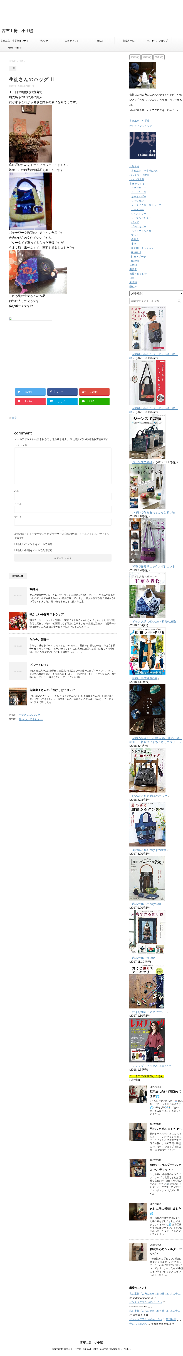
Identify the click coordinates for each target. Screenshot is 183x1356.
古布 (135, 57)
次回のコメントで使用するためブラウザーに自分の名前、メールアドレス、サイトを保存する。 (61, 536)
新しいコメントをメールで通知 (34, 544)
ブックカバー (138, 226)
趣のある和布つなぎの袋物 (149, 850)
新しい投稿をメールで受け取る (34, 550)
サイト (18, 516)
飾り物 (135, 260)
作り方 (135, 239)
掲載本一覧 (129, 40)
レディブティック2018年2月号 (152, 1065)
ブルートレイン (39, 664)
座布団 (133, 265)
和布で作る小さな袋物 (146, 903)
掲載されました (138, 273)
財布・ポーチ (138, 256)
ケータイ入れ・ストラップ (146, 205)
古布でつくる (72, 40)
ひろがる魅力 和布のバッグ (149, 796)
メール (18, 503)
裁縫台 (33, 589)
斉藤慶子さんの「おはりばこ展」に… (53, 689)
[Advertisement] (91, 12)
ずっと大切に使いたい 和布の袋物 (154, 621)
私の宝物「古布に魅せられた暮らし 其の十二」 (156, 1293)
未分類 (133, 282)
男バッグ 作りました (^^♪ (166, 1128)
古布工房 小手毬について (146, 170)
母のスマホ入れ (138, 1323)
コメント (21, 445)
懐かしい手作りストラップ (46, 614)
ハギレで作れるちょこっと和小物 (153, 512)
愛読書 (133, 269)
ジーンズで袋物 (142, 462)
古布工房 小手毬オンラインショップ (14, 41)
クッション (137, 200)
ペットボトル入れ (141, 230)
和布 (147, 57)
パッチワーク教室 (139, 175)
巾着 (159, 57)
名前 (16, 490)
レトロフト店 (136, 179)
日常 (14, 417)
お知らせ (43, 40)
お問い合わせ (14, 47)
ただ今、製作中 (39, 639)
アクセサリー (138, 187)
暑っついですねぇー (31, 719)
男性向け (136, 252)
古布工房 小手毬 (17, 30)
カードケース (138, 192)
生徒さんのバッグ (29, 714)
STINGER (125, 1349)
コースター (137, 209)
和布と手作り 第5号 (144, 678)
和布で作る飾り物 (143, 957)
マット (135, 235)
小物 (133, 243)
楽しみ (100, 40)
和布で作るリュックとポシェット (153, 566)
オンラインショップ (157, 40)
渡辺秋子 (171, 1319)
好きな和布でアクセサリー (149, 1011)
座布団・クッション (142, 248)
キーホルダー (138, 196)
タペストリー (138, 213)
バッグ (135, 222)
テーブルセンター (141, 217)
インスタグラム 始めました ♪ (145, 1302)
